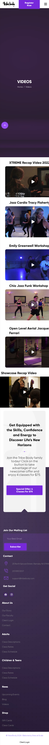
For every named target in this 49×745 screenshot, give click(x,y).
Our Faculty (7, 615)
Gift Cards (7, 720)
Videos (29, 87)
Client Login (8, 620)
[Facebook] (5, 594)
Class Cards (8, 725)
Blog (4, 699)
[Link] (8, 4)
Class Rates (8, 646)
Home (20, 87)
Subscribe (15, 546)
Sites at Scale (37, 735)
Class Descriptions (11, 641)
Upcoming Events (10, 694)
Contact (6, 625)
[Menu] (46, 4)
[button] (4, 125)
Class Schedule (9, 651)
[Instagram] (11, 594)
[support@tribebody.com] (7, 578)
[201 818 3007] (7, 571)
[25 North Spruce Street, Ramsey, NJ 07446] (7, 563)
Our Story (6, 610)
